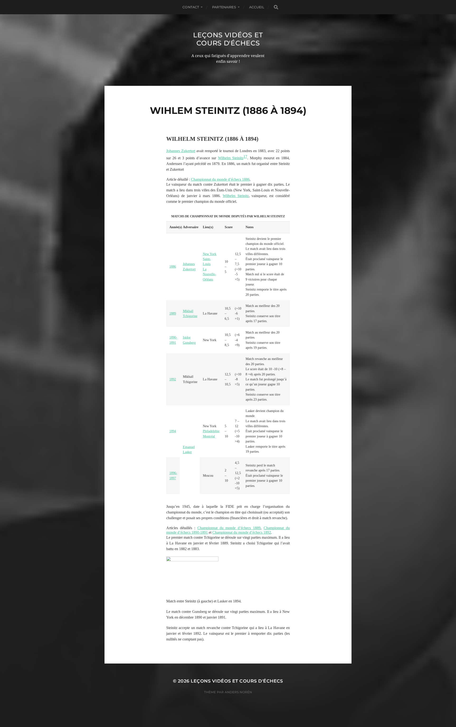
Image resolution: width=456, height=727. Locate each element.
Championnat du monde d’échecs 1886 (220, 179)
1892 (172, 379)
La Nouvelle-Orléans (209, 274)
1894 (172, 431)
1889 (172, 313)
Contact (190, 7)
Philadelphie (211, 431)
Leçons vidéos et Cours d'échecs (228, 39)
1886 (172, 266)
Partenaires (224, 7)
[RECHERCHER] (276, 7)
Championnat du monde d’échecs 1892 (241, 532)
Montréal (209, 436)
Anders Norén (238, 692)
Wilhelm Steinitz (230, 158)
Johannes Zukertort (180, 151)
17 (245, 157)
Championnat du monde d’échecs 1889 (229, 528)
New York (209, 254)
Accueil (256, 7)
